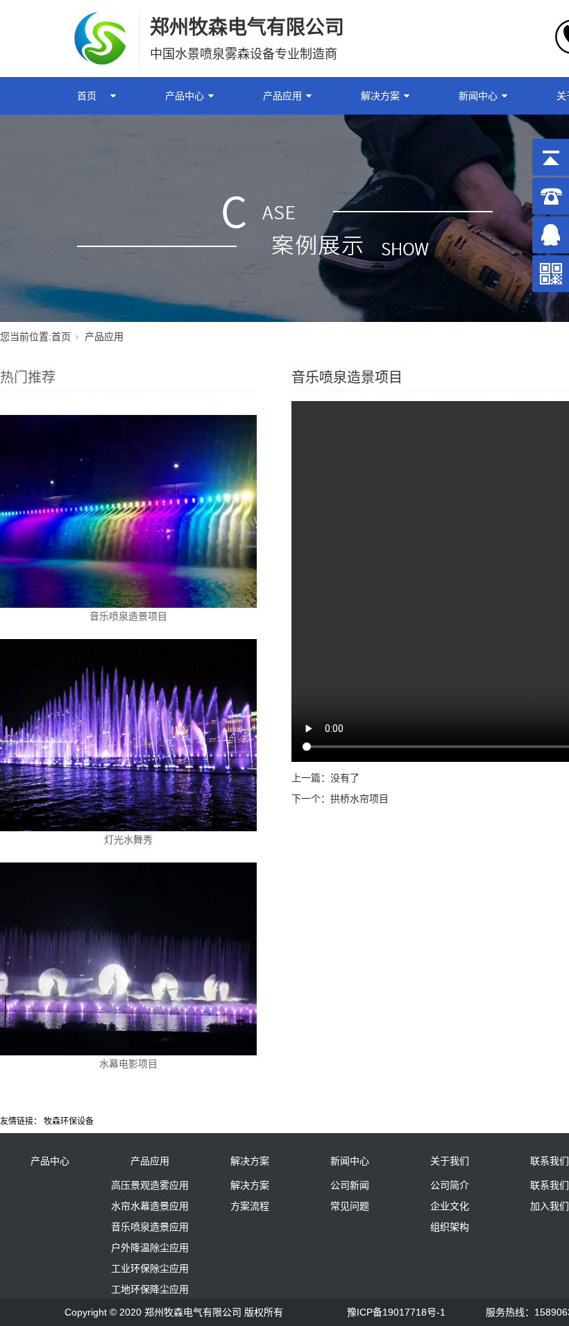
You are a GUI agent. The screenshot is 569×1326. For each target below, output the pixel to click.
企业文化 (449, 1206)
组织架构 (449, 1226)
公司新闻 (349, 1185)
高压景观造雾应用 (150, 1185)
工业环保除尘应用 (150, 1268)
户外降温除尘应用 (150, 1247)
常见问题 (349, 1206)
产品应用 (282, 95)
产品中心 (184, 95)
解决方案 (380, 95)
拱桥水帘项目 (359, 798)
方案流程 (249, 1206)
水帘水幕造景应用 (150, 1206)
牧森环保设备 (69, 1121)
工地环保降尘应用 (150, 1289)
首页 (86, 95)
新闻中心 (478, 95)
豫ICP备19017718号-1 (396, 1312)
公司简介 (449, 1185)
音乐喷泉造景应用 (150, 1226)
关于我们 (449, 1160)
